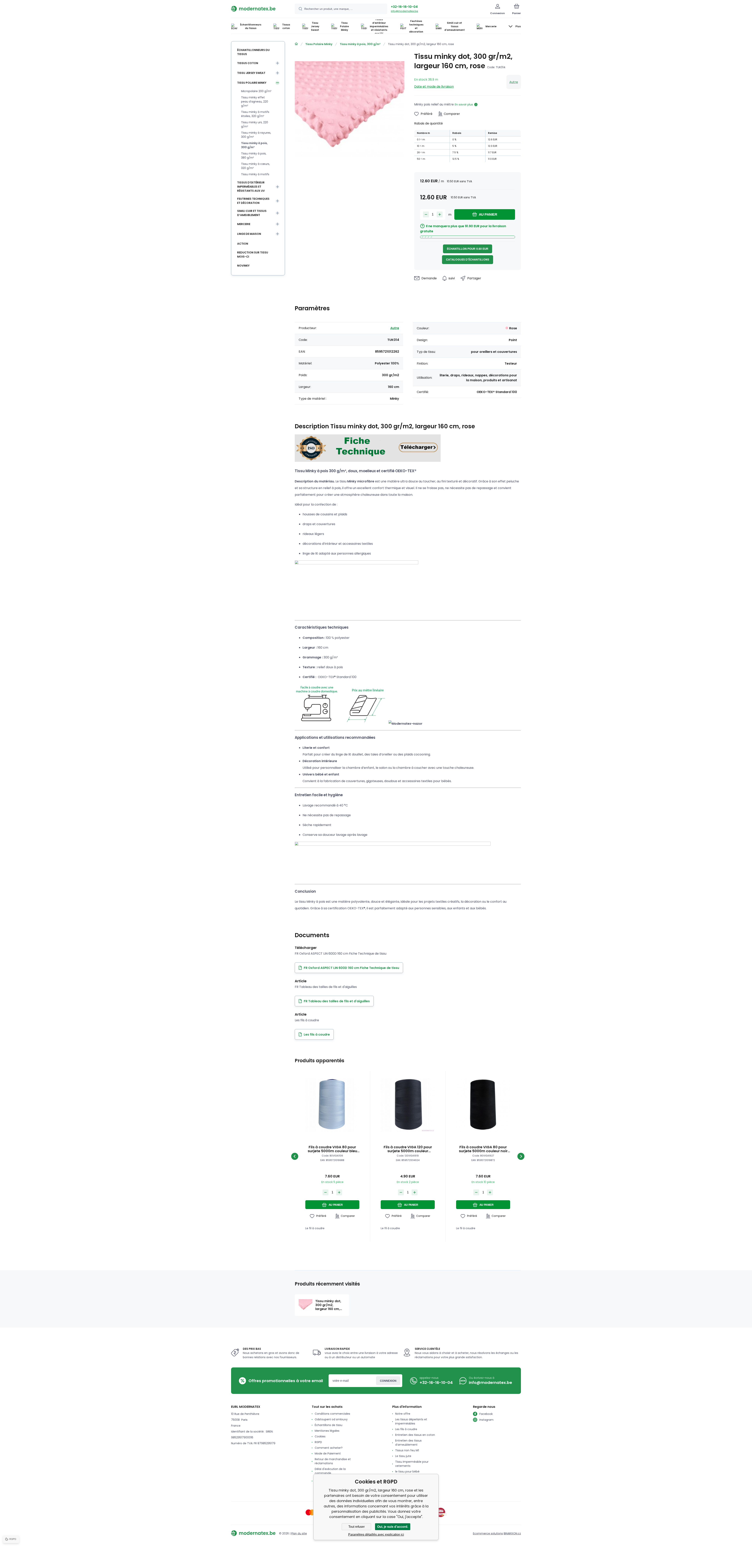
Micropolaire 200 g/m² (256, 91)
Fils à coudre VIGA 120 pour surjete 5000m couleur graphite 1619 (408, 1149)
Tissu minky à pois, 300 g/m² (360, 44)
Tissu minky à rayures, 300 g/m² (256, 135)
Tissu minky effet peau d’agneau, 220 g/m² (254, 101)
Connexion (388, 1380)
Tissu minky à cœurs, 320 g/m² (255, 166)
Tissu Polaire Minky (318, 44)
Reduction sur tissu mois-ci (252, 255)
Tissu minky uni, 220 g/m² (254, 124)
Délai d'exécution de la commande (330, 1471)
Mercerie (243, 224)
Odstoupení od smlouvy (331, 1419)
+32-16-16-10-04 (404, 7)
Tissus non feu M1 (407, 1450)
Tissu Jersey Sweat (251, 73)
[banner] (258, 9)
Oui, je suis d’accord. (392, 1526)
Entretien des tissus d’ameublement (408, 1443)
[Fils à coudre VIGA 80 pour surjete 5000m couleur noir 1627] (483, 1105)
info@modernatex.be (404, 11)
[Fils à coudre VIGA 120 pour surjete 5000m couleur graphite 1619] (408, 1105)
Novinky (243, 266)
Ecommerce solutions (488, 1533)
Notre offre (402, 1414)
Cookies (320, 1436)
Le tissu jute (403, 1456)
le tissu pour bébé (407, 1471)
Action (242, 244)
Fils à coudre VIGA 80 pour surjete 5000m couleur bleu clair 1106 (332, 1149)
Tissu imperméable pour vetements (411, 1464)
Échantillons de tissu (328, 1425)
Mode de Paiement (328, 1453)
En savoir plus (464, 104)
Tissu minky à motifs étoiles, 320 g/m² (255, 114)
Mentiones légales (327, 1431)
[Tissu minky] (368, 460)
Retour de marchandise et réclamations (333, 1461)
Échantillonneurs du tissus (253, 52)
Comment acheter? (329, 1448)
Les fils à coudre (406, 1429)
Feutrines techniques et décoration (253, 201)
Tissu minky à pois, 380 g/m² (253, 156)
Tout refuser (356, 1526)
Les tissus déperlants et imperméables (411, 1421)
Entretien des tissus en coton (415, 1435)
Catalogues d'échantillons (467, 259)
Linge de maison (249, 234)
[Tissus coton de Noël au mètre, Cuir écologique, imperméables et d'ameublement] (296, 43)
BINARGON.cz (512, 1533)
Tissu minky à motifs (255, 174)
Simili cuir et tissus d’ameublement (252, 213)
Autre (513, 82)
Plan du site (299, 1533)
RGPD (318, 1442)
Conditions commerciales (332, 1414)
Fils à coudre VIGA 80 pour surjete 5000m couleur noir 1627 (483, 1149)
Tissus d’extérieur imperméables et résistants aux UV (251, 187)
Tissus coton (247, 63)
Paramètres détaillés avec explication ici (376, 1534)
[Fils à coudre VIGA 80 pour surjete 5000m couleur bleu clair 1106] (332, 1105)
